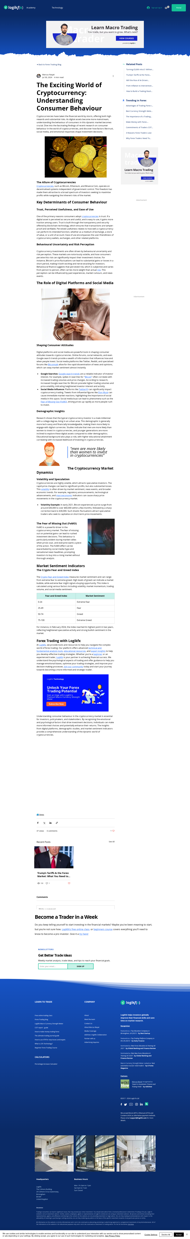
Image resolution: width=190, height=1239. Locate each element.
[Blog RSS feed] (146, 1074)
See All (112, 812)
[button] (37, 8)
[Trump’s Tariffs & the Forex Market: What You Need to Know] (53, 828)
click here (131, 1195)
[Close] (186, 1234)
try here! (83, 904)
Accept (179, 1234)
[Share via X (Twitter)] (44, 793)
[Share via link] (57, 793)
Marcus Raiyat (137, 1052)
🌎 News (40, 785)
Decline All (166, 1234)
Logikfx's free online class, (76, 899)
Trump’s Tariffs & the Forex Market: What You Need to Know (53, 845)
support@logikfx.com (138, 1088)
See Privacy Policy (112, 1235)
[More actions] (113, 76)
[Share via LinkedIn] (50, 793)
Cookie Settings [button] (151, 1234)
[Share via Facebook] (38, 793)
